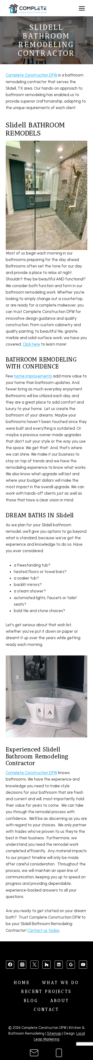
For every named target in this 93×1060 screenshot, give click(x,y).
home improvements (33, 376)
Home (22, 982)
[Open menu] (81, 8)
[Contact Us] (34, 1053)
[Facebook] (10, 965)
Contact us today (43, 930)
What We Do (60, 982)
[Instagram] (22, 965)
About (59, 1000)
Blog (31, 1000)
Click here (31, 344)
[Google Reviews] (71, 965)
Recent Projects (46, 991)
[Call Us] (59, 1053)
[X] (34, 965)
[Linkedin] (59, 965)
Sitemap (54, 1033)
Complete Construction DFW (31, 75)
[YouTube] (83, 965)
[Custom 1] (46, 965)
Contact (46, 1009)
